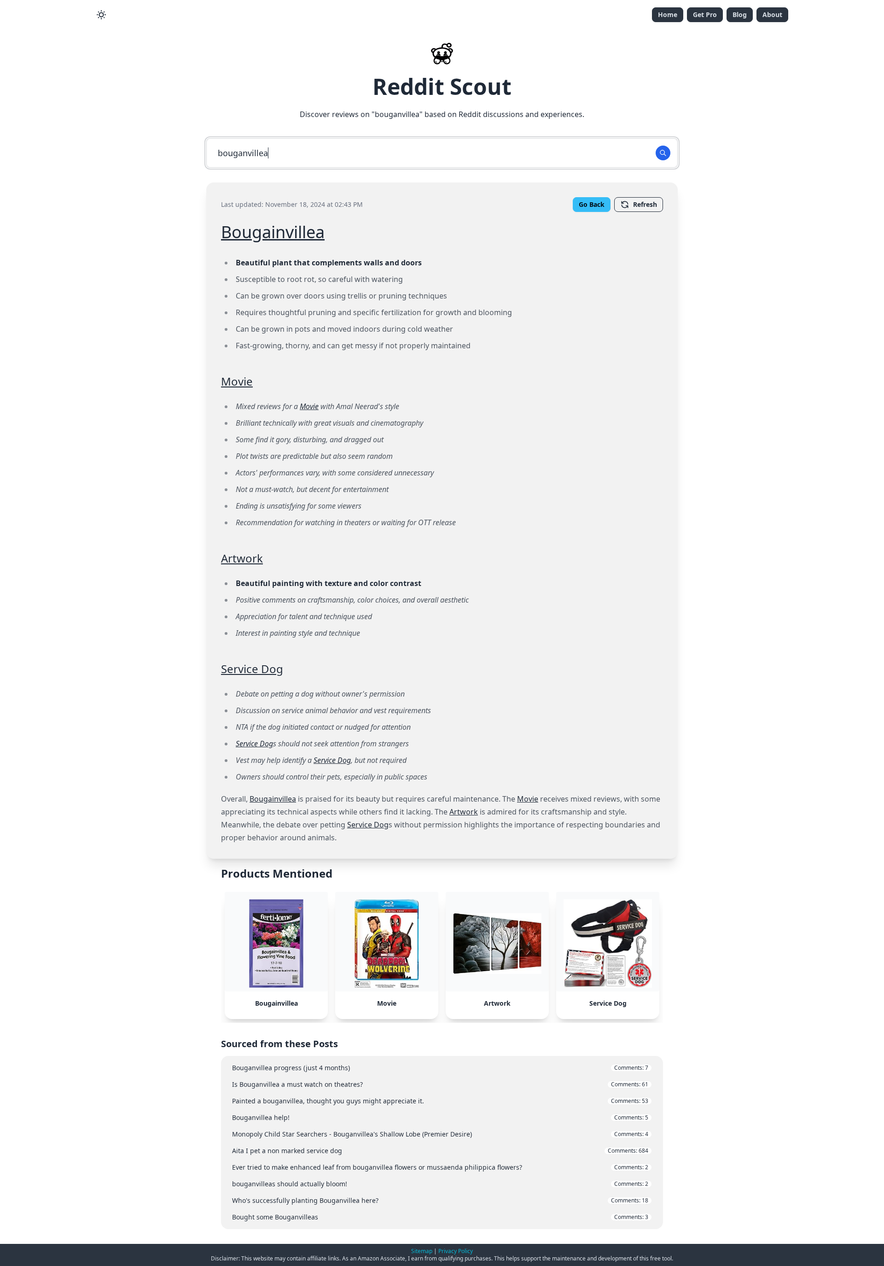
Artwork (242, 558)
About (772, 14)
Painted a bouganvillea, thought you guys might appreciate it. (440, 1100)
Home (667, 14)
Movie (237, 381)
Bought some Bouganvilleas (440, 1217)
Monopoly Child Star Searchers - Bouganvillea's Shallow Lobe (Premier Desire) (440, 1134)
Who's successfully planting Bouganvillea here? (440, 1200)
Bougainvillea (273, 232)
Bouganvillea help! (440, 1117)
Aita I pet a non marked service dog (440, 1150)
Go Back (592, 204)
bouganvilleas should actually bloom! (440, 1183)
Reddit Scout (442, 86)
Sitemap (421, 1251)
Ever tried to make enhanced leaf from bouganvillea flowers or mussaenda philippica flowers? (440, 1167)
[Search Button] (663, 153)
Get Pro (705, 14)
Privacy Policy (455, 1251)
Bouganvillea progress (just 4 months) (440, 1067)
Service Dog (252, 668)
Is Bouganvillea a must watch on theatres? (440, 1084)
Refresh (645, 204)
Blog (740, 14)
